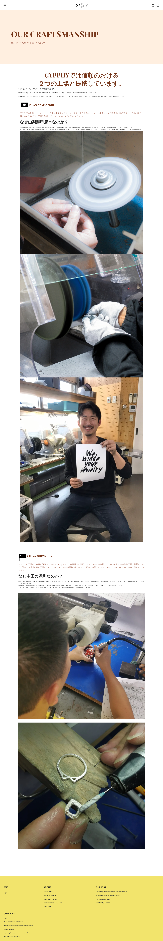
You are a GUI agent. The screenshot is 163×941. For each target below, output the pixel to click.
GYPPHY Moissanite (50, 899)
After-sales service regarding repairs (108, 895)
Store (5, 918)
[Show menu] (4, 5)
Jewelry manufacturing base (52, 903)
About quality (47, 906)
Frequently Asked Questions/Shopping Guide (18, 925)
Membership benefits (103, 903)
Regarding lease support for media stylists (17, 933)
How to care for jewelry (103, 899)
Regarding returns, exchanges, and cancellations (111, 892)
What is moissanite (49, 895)
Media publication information (13, 922)
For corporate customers (12, 936)
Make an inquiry (9, 929)
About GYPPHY (48, 892)
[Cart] (158, 5)
